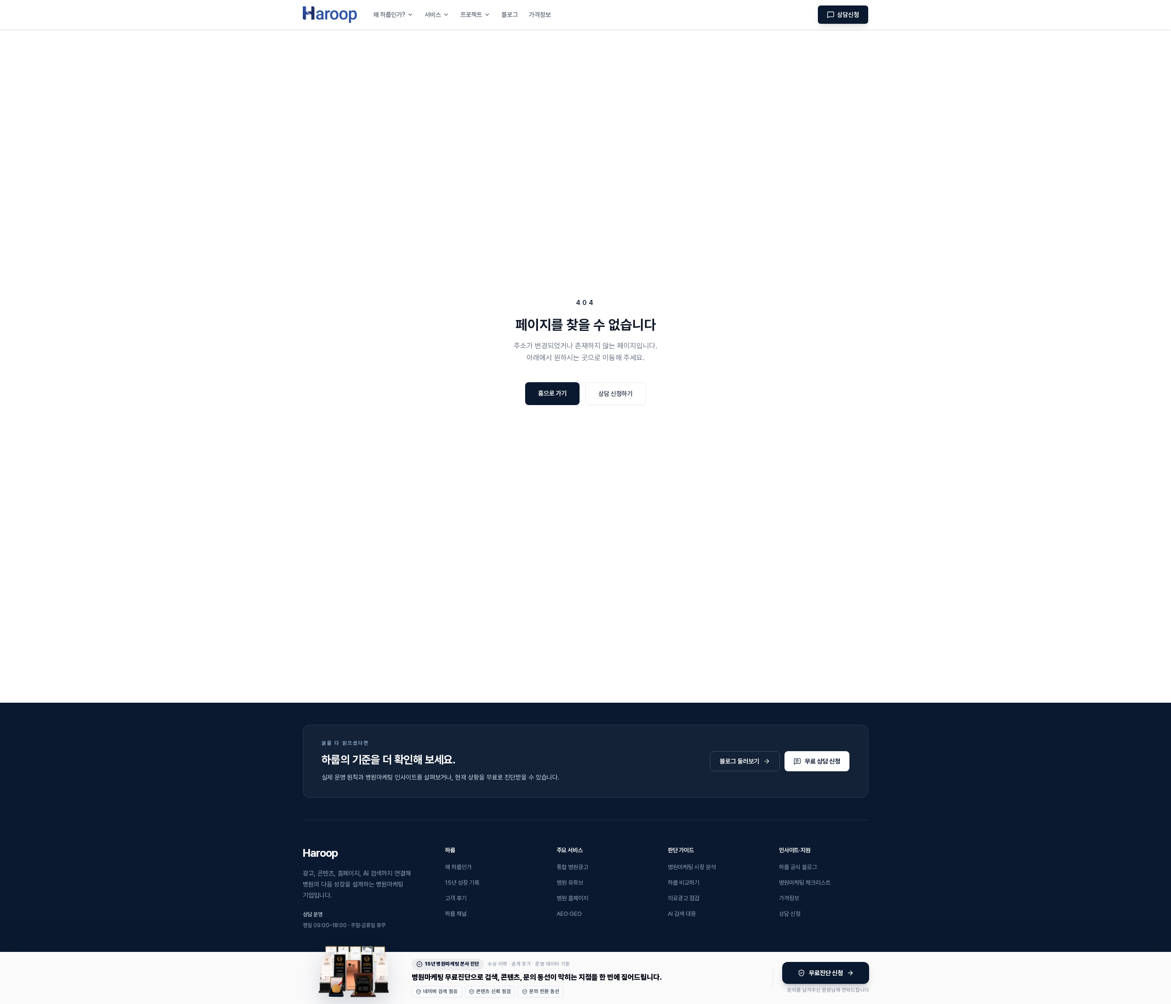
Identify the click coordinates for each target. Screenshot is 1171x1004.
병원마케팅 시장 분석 (692, 867)
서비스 (432, 14)
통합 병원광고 (572, 867)
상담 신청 (789, 913)
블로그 (509, 14)
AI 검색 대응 (682, 913)
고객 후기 (456, 898)
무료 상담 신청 (822, 761)
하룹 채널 (456, 913)
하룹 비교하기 (683, 882)
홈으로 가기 (552, 393)
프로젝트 (471, 14)
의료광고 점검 (683, 898)
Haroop (320, 853)
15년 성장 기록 (462, 882)
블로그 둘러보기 (739, 761)
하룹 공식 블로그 (798, 867)
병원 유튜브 (570, 882)
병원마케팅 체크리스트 (805, 882)
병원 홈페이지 (572, 898)
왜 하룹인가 (458, 867)
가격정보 (540, 14)
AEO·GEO (569, 913)
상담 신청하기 (615, 393)
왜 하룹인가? (389, 14)
